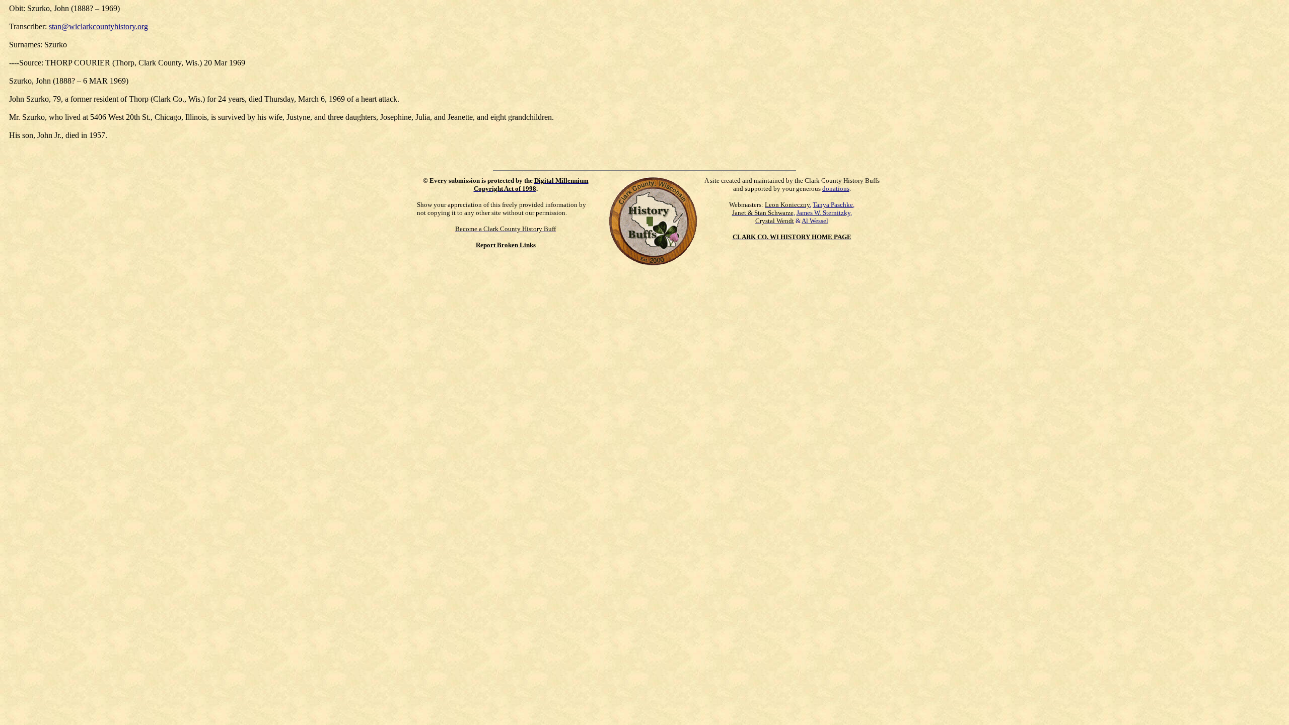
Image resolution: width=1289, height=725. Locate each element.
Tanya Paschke (833, 204)
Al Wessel (815, 221)
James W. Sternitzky (823, 212)
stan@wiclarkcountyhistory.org (98, 26)
